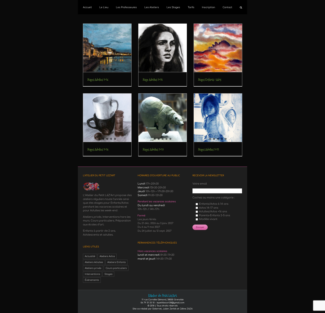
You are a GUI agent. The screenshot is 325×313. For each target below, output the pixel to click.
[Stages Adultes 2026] (107, 48)
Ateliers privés (93, 268)
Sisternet (157, 309)
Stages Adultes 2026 (98, 79)
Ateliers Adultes (94, 262)
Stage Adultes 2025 (153, 79)
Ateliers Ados (107, 256)
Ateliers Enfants (116, 262)
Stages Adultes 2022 (208, 149)
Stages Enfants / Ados (209, 79)
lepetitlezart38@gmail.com (170, 302)
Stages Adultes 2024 (97, 149)
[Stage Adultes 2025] (162, 48)
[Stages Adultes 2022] (218, 118)
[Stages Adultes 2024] (107, 118)
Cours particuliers (116, 268)
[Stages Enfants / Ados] (218, 48)
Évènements (92, 280)
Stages (108, 274)
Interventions (92, 274)
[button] (225, 7)
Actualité (90, 256)
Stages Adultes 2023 (153, 149)
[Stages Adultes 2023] (162, 118)
